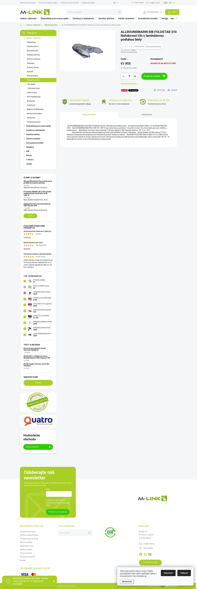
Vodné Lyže (31, 105)
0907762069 (148, 548)
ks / (38, 383)
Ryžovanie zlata (32, 51)
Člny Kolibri (31, 84)
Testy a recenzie (26, 553)
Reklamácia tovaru (26, 546)
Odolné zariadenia (33, 139)
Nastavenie (127, 581)
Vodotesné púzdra (33, 122)
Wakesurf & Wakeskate (35, 109)
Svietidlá (30, 71)
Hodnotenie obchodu (27, 557)
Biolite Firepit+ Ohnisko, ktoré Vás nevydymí (36, 365)
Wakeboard (31, 118)
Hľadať (119, 12)
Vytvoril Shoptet (153, 586)
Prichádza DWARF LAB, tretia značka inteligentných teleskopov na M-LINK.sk (37, 193)
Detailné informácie (128, 83)
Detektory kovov (33, 46)
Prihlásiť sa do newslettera (57, 512)
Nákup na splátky (89, 3)
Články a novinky (26, 549)
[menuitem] (29, 18)
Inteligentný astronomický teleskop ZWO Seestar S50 (37, 204)
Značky (29, 164)
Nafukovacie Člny (33, 80)
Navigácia (30, 147)
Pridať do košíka (152, 76)
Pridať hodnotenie (32, 447)
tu (145, 576)
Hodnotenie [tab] (147, 114)
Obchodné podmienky (28, 3)
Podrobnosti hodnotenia (153, 46)
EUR (170, 3)
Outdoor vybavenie (33, 38)
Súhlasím (184, 573)
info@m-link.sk (149, 544)
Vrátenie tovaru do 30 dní (70, 3)
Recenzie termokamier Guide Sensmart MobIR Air (35, 349)
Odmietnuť (168, 573)
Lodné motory (32, 92)
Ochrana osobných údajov (48, 3)
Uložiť (125, 90)
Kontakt (23, 560)
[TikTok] (150, 554)
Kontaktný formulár (150, 562)
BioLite (29, 155)
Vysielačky (30, 63)
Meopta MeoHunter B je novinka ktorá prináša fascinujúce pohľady (38, 182)
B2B (27, 151)
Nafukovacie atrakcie (34, 113)
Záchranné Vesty (33, 88)
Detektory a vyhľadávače (35, 130)
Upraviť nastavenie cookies (66, 586)
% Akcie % (30, 160)
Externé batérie (32, 76)
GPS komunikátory (33, 59)
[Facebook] (140, 554)
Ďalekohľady (31, 42)
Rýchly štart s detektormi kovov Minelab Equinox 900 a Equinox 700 (37, 357)
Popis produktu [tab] (89, 114)
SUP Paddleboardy (33, 97)
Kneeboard (31, 101)
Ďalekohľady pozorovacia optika (38, 126)
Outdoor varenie (33, 67)
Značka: (129, 52)
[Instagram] (145, 554)
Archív (30, 216)
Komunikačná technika (34, 143)
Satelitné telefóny (33, 55)
